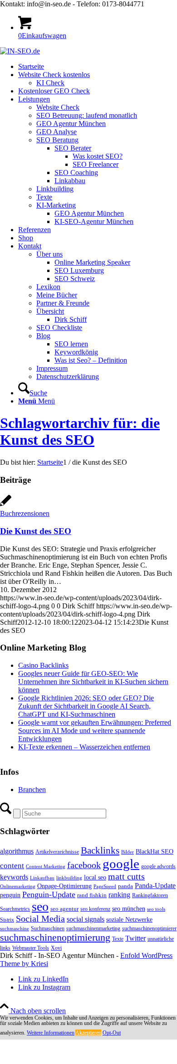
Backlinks (100, 850)
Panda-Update (155, 885)
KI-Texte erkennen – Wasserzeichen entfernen (84, 747)
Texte (117, 939)
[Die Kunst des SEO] (5, 505)
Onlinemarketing (17, 886)
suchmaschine (14, 928)
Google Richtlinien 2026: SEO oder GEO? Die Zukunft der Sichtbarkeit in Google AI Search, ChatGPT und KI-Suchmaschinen (86, 706)
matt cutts (126, 876)
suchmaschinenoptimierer (149, 928)
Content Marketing (45, 866)
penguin (10, 895)
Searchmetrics (15, 909)
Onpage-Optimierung (64, 886)
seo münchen (128, 908)
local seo (95, 877)
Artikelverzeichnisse (57, 852)
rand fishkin (92, 895)
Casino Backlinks (43, 665)
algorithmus (17, 851)
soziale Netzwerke (129, 919)
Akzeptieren (88, 1033)
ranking (119, 895)
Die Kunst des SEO (35, 531)
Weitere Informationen (50, 1033)
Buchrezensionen (24, 513)
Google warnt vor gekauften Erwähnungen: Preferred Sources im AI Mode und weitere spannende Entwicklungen (94, 731)
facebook (84, 865)
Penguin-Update (48, 894)
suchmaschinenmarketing (93, 928)
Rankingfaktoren (150, 895)
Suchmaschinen (47, 928)
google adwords (158, 866)
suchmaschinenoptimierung (55, 937)
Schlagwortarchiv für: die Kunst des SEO (80, 431)
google (121, 863)
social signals (85, 919)
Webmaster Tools (30, 948)
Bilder (127, 852)
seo (40, 906)
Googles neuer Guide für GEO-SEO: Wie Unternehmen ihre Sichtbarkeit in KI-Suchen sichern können (93, 682)
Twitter (135, 938)
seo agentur (64, 908)
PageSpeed (104, 886)
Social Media (40, 918)
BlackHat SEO (154, 851)
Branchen (32, 789)
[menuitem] (97, 67)
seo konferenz (95, 909)
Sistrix (7, 920)
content (12, 865)
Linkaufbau (42, 877)
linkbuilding (69, 877)
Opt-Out (112, 1033)
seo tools (156, 909)
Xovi (56, 948)
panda (125, 886)
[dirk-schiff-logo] (20, 51)
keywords (14, 877)
